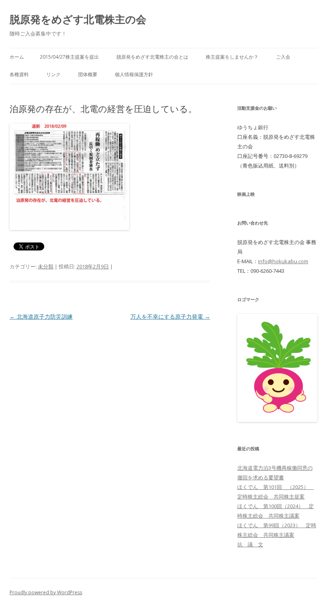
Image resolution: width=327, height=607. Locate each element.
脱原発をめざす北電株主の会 (78, 19)
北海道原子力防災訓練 (41, 316)
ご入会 (283, 56)
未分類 (45, 266)
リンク (53, 74)
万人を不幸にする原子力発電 (170, 316)
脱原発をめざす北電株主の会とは (152, 56)
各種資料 (19, 74)
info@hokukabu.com (283, 261)
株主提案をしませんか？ (232, 56)
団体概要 (87, 74)
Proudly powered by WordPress (46, 592)
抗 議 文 (250, 544)
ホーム (17, 56)
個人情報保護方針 (134, 74)
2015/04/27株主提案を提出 (69, 56)
